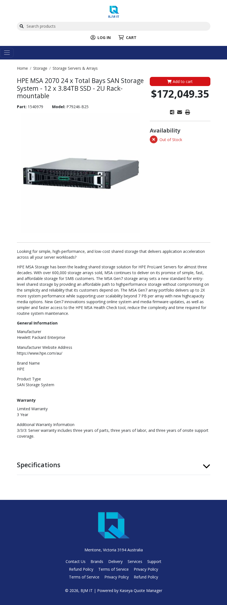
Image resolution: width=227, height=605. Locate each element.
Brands (97, 561)
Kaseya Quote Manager (141, 590)
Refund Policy (81, 569)
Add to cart (182, 81)
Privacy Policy (146, 569)
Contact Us (76, 561)
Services (135, 561)
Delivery (115, 561)
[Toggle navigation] (7, 53)
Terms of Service (113, 569)
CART (131, 37)
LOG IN (104, 37)
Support (154, 561)
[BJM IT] (113, 11)
